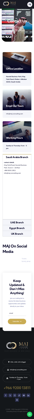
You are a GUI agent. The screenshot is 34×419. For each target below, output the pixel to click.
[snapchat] (17, 400)
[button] (29, 414)
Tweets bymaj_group (26, 260)
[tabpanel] (17, 189)
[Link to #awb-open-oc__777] (29, 4)
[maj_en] (9, 2)
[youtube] (24, 395)
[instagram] (15, 395)
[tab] (17, 157)
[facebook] (5, 395)
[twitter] (10, 395)
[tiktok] (19, 395)
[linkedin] (28, 395)
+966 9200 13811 (17, 388)
